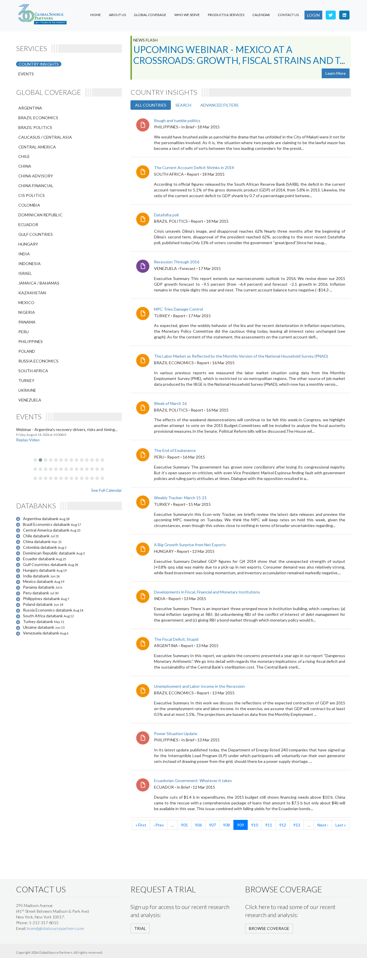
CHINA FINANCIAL (35, 185)
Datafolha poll (166, 214)
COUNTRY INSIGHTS (39, 64)
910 (254, 824)
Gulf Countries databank (45, 564)
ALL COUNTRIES (150, 105)
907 (212, 824)
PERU (23, 331)
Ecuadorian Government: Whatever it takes (193, 780)
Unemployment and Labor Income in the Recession (199, 686)
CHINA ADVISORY (35, 175)
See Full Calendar (106, 490)
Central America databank (46, 530)
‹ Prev (158, 824)
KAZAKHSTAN (32, 292)
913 (296, 824)
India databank (36, 575)
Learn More (335, 73)
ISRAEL (25, 273)
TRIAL (140, 928)
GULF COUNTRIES (35, 234)
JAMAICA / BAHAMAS (38, 283)
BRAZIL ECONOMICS (38, 117)
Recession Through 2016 (176, 261)
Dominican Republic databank (49, 552)
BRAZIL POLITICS (35, 127)
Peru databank (36, 592)
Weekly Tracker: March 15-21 (180, 497)
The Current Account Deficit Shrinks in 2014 (194, 167)
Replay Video (28, 439)
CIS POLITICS (31, 195)
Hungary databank (39, 570)
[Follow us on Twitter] (331, 15)
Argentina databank (41, 518)
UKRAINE (27, 390)
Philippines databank (42, 598)
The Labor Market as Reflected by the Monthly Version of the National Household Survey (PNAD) (241, 356)
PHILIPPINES (30, 341)
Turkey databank (38, 621)
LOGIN (313, 15)
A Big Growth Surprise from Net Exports (190, 544)
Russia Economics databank (48, 610)
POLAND (26, 351)
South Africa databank (43, 615)
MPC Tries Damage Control (178, 309)
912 (282, 824)
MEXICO (26, 302)
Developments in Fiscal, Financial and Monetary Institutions (207, 591)
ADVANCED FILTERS (219, 105)
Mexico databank (38, 581)
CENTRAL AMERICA (37, 146)
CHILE (24, 156)
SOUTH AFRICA (33, 370)
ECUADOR (28, 224)
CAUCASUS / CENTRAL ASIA (45, 137)
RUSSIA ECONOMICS (38, 360)
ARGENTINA (30, 107)
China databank (37, 541)
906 (198, 824)
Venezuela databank (41, 632)
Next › (322, 824)
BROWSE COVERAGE (269, 928)
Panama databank (39, 587)
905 (184, 824)
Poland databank (38, 604)
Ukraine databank (39, 627)
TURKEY (26, 380)
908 (226, 824)
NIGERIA (26, 312)
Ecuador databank (39, 558)
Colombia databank (40, 547)
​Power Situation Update (175, 733)
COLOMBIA (29, 205)
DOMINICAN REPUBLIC (40, 214)
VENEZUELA (29, 399)
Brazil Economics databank (47, 524)
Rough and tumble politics (177, 120)
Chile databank (36, 535)
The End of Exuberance (175, 450)
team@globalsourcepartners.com (55, 928)
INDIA (24, 253)
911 (268, 824)
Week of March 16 (170, 403)
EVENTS (26, 73)
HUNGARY (28, 244)
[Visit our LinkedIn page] (344, 15)
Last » (340, 824)
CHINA (24, 166)
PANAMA (27, 322)
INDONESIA (29, 263)
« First (141, 824)
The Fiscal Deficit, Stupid (176, 639)
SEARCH (183, 105)
